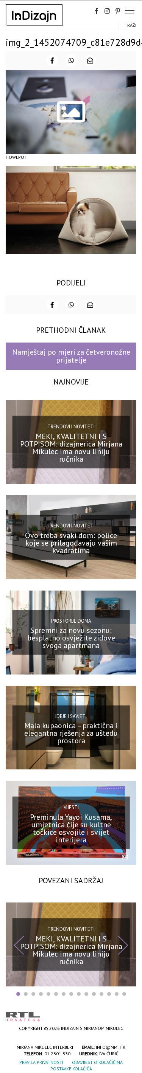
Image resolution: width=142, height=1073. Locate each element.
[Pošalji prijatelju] (90, 60)
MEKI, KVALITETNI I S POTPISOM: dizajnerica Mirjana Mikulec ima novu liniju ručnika (71, 447)
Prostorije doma (71, 620)
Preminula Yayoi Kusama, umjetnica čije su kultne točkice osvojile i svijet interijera (71, 828)
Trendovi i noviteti (71, 426)
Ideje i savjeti (71, 716)
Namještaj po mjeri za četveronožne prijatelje (71, 356)
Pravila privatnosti (41, 1062)
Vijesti (71, 807)
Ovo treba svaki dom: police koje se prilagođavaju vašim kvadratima (71, 542)
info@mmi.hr (110, 1047)
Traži (130, 25)
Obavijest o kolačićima (97, 1062)
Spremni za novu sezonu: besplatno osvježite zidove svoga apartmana (71, 637)
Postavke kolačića (71, 1068)
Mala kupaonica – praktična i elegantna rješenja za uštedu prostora (71, 733)
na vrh (128, 1014)
